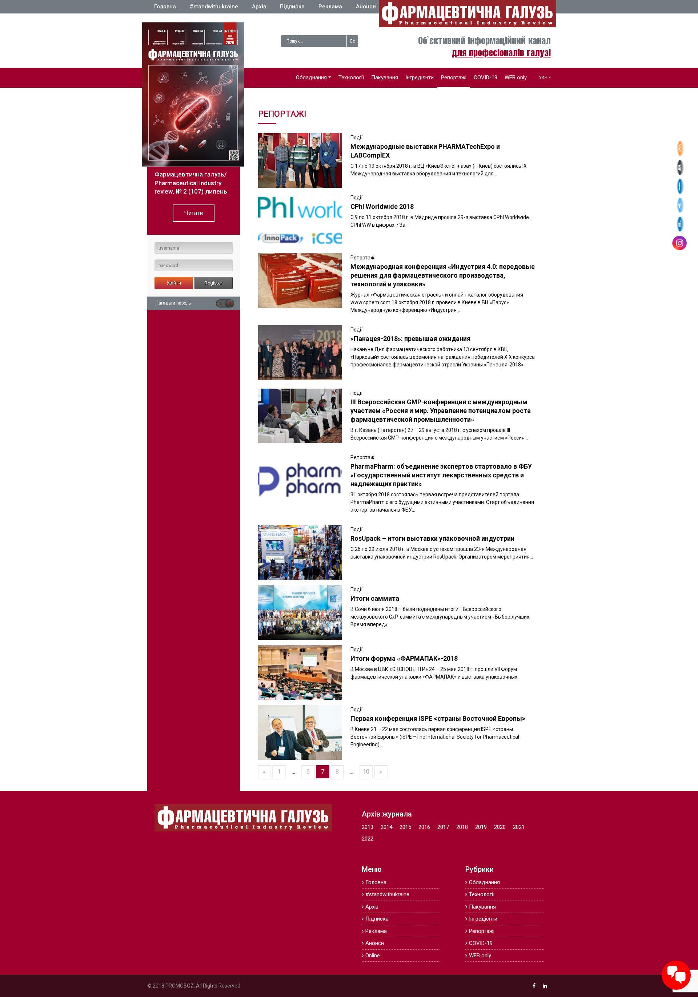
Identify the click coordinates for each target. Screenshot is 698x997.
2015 (405, 827)
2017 (443, 827)
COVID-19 (485, 77)
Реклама (330, 6)
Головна (165, 6)
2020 (500, 827)
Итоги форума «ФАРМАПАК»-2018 (404, 658)
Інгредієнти (419, 77)
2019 (481, 827)
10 (366, 771)
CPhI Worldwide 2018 (382, 206)
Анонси (366, 6)
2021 (519, 827)
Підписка (292, 6)
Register (213, 283)
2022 (367, 838)
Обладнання (311, 77)
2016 (424, 827)
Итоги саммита (374, 598)
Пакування (384, 77)
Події (356, 137)
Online (372, 955)
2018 (462, 827)
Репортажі (453, 77)
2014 (386, 827)
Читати (193, 213)
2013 (367, 827)
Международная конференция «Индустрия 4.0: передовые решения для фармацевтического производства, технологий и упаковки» (442, 275)
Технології (351, 77)
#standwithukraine (214, 6)
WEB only (516, 77)
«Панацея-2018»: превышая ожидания (410, 338)
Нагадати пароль (173, 303)
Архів (259, 6)
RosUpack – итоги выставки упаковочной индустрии (432, 538)
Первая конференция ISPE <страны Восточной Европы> (437, 718)
